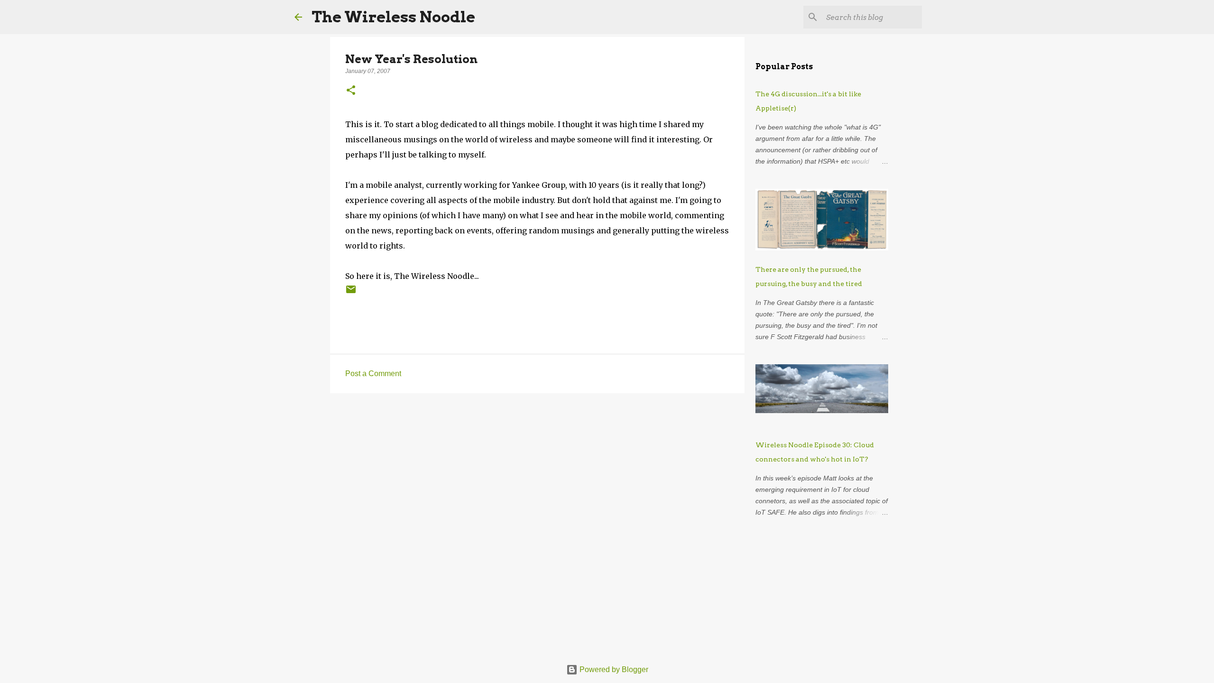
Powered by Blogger (613, 669)
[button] (351, 91)
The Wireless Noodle (393, 17)
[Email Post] (351, 293)
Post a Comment (373, 373)
